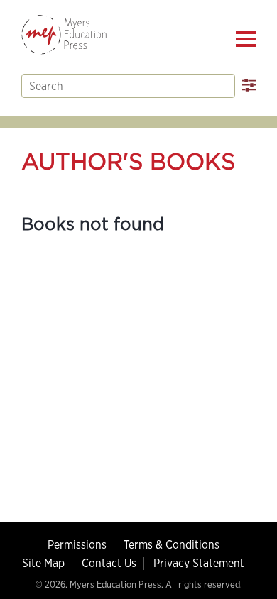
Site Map (43, 563)
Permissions (77, 544)
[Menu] (246, 39)
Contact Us (109, 563)
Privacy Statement (198, 563)
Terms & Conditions (171, 544)
